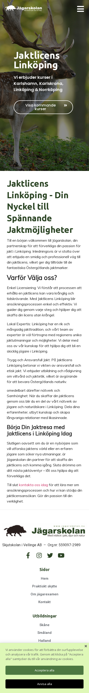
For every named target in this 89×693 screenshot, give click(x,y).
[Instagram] (39, 555)
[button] (43, 107)
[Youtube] (61, 555)
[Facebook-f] (28, 555)
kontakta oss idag (33, 484)
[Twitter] (50, 555)
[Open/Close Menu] (80, 9)
